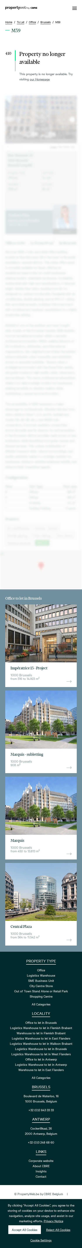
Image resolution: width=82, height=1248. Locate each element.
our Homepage (40, 79)
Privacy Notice (53, 1221)
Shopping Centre (41, 996)
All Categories (41, 1004)
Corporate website (41, 1160)
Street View (69, 146)
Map (60, 146)
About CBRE (41, 1166)
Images (53, 146)
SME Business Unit (41, 980)
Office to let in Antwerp (41, 1059)
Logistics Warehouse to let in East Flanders (41, 1038)
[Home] (21, 8)
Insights (41, 1171)
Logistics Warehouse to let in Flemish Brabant (41, 1028)
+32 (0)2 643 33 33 (41, 1110)
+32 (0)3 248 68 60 (41, 1142)
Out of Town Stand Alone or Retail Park (41, 991)
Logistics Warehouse (41, 975)
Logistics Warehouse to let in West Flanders (41, 1054)
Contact (41, 1176)
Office (41, 970)
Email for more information (24, 220)
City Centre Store (41, 986)
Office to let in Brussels (41, 1022)
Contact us (65, 231)
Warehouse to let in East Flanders (41, 1069)
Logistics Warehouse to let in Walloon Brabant (41, 1043)
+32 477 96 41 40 (18, 224)
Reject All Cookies (58, 1229)
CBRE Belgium (53, 1194)
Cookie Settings (41, 1240)
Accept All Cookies (24, 1229)
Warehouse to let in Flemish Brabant (41, 1033)
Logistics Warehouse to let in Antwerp (41, 1064)
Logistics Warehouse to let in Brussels (41, 1049)
